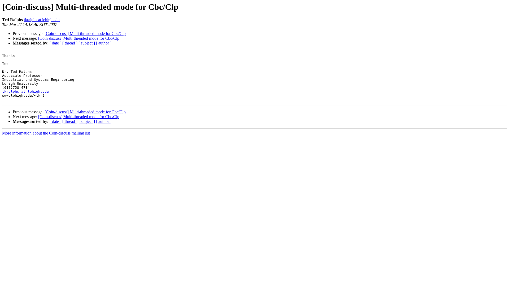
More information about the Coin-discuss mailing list (46, 133)
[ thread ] (69, 43)
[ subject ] (86, 43)
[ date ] (55, 43)
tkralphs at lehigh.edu (42, 19)
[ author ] (103, 43)
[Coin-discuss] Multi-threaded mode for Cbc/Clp (85, 33)
